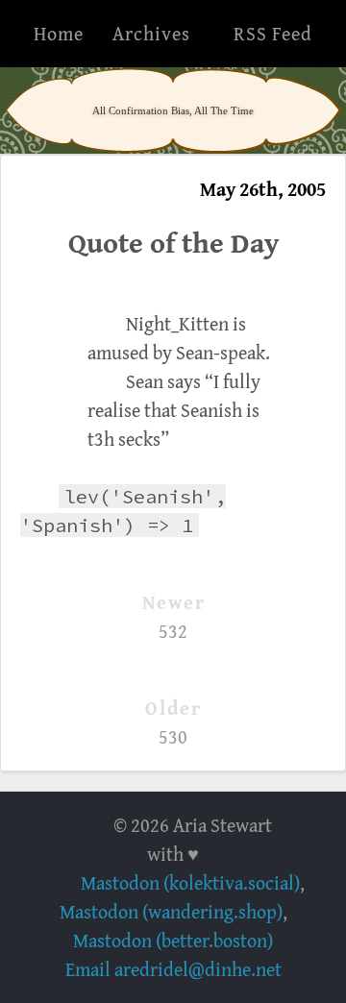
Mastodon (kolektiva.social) (190, 882)
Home (59, 33)
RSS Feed (273, 33)
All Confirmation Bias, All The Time (173, 110)
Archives (151, 33)
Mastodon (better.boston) (173, 940)
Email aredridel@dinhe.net (173, 969)
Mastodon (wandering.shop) (171, 911)
